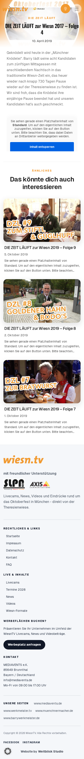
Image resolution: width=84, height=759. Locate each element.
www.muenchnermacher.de (54, 710)
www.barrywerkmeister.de (21, 718)
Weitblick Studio (50, 751)
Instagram (31, 742)
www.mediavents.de (48, 703)
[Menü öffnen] (76, 8)
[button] (8, 751)
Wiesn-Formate (16, 610)
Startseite (13, 536)
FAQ (9, 564)
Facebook (11, 742)
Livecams (12, 582)
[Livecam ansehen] (65, 8)
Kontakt (11, 557)
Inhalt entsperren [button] (42, 147)
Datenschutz (15, 550)
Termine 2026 (16, 589)
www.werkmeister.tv (17, 710)
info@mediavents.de (17, 680)
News (10, 596)
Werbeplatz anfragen (24, 644)
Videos (10, 603)
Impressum (13, 543)
